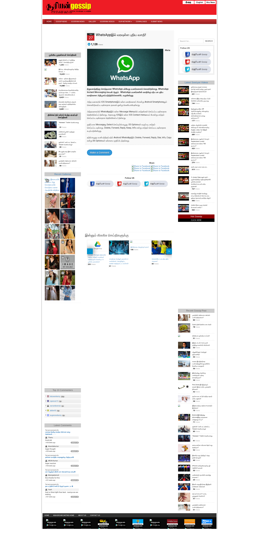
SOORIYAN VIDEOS (107, 22)
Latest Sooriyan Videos (196, 82)
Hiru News (210, 2)
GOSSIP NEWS (61, 22)
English (199, 2)
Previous (90, 251)
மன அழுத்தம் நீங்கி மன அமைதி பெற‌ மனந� (60, 472)
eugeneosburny (56, 415)
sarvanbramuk (55, 406)
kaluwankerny (55, 396)
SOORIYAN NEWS (78, 22)
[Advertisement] (129, 211)
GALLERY (92, 22)
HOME (49, 22)
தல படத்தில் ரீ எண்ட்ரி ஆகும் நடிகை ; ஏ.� (59, 486)
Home (47, 515)
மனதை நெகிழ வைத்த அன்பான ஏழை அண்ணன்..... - (57, 433)
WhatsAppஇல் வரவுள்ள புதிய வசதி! (121, 35)
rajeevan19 (54, 401)
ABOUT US (82, 515)
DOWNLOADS (141, 22)
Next (169, 251)
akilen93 (53, 411)
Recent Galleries (62, 174)
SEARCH (209, 41)
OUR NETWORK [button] (125, 22)
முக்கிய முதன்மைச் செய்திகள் (62, 55)
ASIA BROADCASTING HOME (63, 515)
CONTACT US (95, 515)
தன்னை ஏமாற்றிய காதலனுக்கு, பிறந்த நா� (59, 457)
